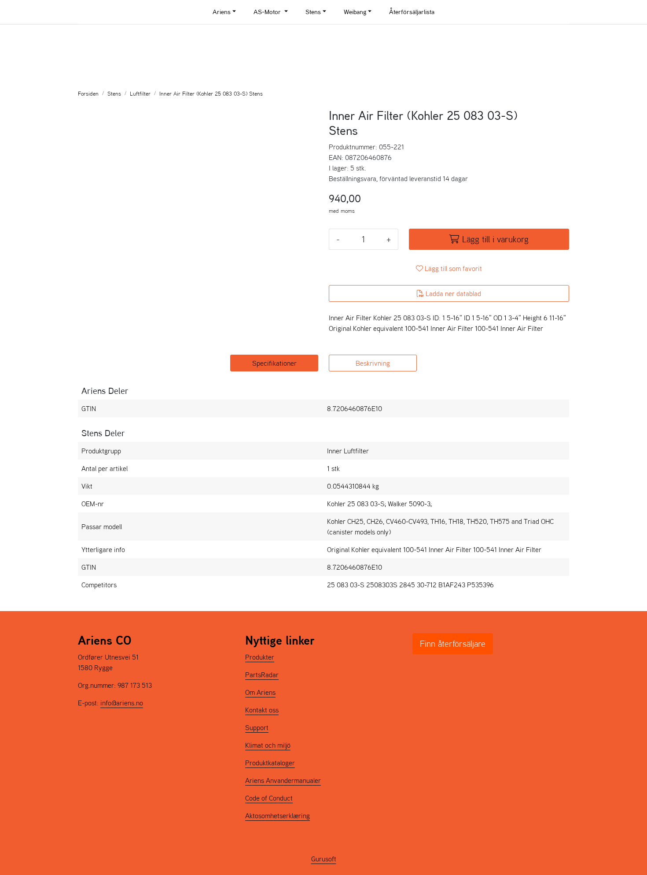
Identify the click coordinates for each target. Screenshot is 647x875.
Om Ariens (260, 692)
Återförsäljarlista (411, 12)
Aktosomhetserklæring (277, 815)
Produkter (259, 657)
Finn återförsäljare (452, 643)
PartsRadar (262, 674)
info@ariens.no (121, 702)
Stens (313, 12)
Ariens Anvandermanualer (283, 780)
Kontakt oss (262, 709)
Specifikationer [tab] (274, 363)
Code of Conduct (269, 798)
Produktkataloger (270, 762)
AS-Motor (268, 12)
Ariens (222, 12)
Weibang (355, 12)
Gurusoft (323, 858)
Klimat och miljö (267, 745)
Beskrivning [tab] (373, 363)
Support (256, 727)
